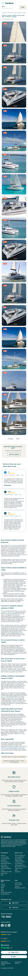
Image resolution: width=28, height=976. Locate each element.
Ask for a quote (14, 454)
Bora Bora (10, 670)
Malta (2, 890)
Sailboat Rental (19, 860)
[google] (4, 939)
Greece (3, 886)
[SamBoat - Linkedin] (9, 925)
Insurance (3, 860)
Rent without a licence (21, 866)
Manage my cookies (20, 887)
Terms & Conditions (6, 963)
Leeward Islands (13, 698)
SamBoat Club (4, 866)
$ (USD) (13, 957)
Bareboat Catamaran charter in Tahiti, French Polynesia (14, 761)
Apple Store (15, 903)
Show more (7, 485)
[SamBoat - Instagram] (5, 925)
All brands (17, 871)
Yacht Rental (18, 858)
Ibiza (2, 889)
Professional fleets (6, 863)
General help (18, 883)
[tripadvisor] (5, 945)
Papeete (3, 697)
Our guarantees (5, 858)
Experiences (4, 873)
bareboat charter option (8, 612)
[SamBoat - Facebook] (2, 925)
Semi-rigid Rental (19, 857)
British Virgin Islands (6, 892)
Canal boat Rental (19, 865)
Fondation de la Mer (6, 871)
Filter (22, 7)
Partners (17, 963)
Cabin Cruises (18, 868)
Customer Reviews (6, 868)
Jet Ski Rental (18, 863)
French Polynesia (14, 545)
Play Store (15, 907)
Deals (16, 870)
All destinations (5, 894)
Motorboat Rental (20, 855)
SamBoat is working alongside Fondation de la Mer (13, 748)
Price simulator (5, 862)
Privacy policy (18, 961)
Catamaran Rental (19, 862)
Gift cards (4, 865)
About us (3, 855)
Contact (17, 886)
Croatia (3, 884)
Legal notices (4, 961)
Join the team (4, 857)
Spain (2, 887)
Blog (2, 875)
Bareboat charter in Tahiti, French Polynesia (14, 757)
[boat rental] (8, 3)
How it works (18, 884)
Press (2, 870)
